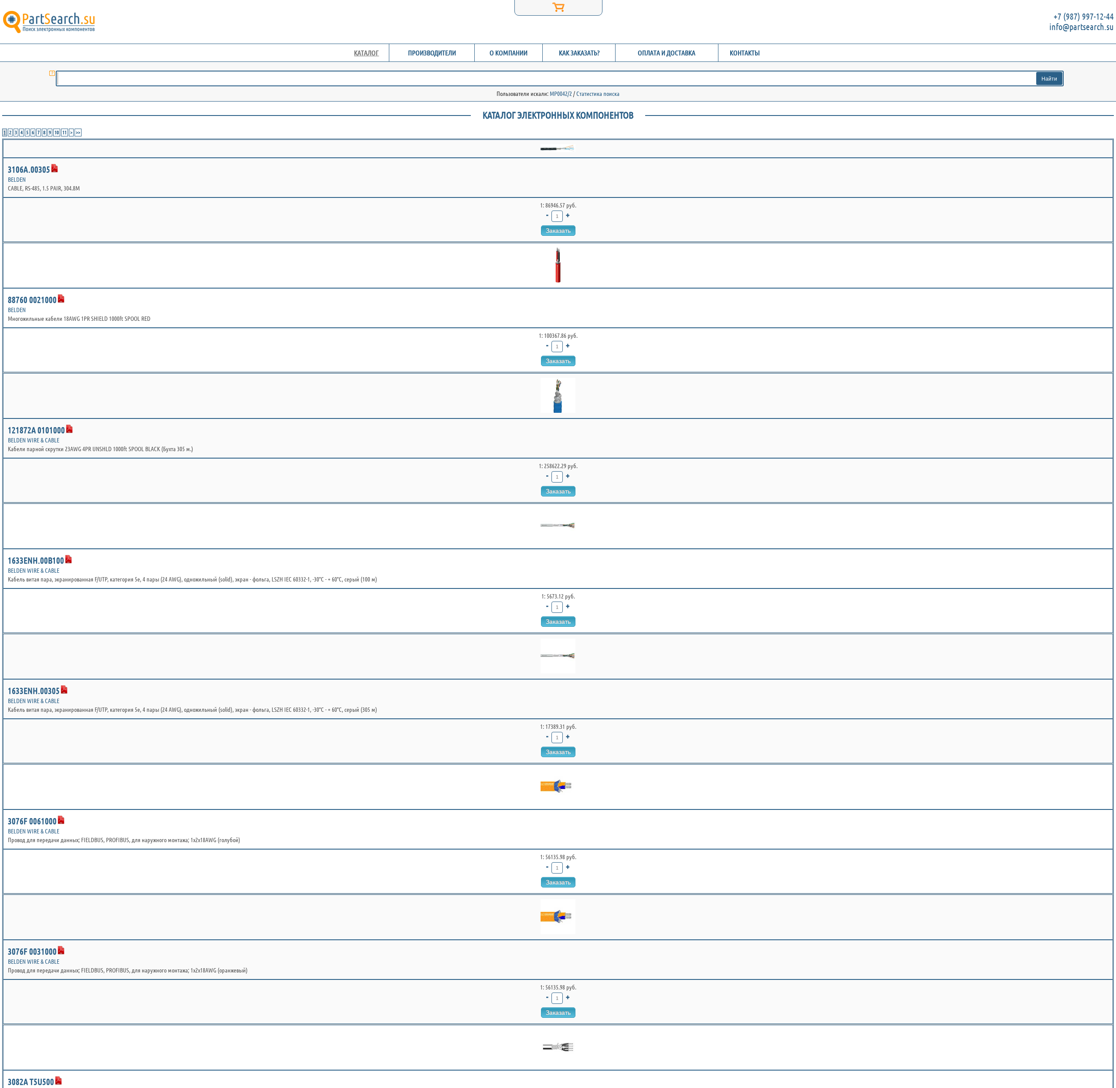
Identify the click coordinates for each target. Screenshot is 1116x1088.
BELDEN (17, 179)
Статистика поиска (597, 93)
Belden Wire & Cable (33, 440)
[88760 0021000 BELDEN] (558, 265)
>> (78, 132)
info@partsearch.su (1081, 27)
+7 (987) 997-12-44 (1084, 16)
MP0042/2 (561, 93)
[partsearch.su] (48, 22)
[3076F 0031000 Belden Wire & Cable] (558, 917)
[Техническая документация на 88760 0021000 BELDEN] (61, 298)
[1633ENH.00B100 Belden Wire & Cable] (558, 526)
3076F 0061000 (32, 821)
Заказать (558, 230)
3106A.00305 (29, 169)
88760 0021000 (32, 300)
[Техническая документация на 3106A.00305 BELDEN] (54, 168)
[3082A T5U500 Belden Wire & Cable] (558, 1047)
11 (64, 132)
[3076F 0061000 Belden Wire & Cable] (558, 787)
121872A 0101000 (36, 430)
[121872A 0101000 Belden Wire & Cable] (558, 396)
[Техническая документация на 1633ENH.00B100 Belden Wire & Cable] (68, 559)
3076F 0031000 (32, 951)
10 (56, 132)
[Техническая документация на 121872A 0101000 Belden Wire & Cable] (69, 429)
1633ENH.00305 (34, 691)
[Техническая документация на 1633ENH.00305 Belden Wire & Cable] (64, 689)
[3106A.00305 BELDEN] (558, 148)
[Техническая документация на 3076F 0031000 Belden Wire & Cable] (61, 950)
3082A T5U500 (31, 1082)
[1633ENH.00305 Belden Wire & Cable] (558, 656)
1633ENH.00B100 (36, 560)
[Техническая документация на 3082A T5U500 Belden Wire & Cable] (58, 1080)
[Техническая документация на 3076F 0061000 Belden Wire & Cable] (61, 820)
